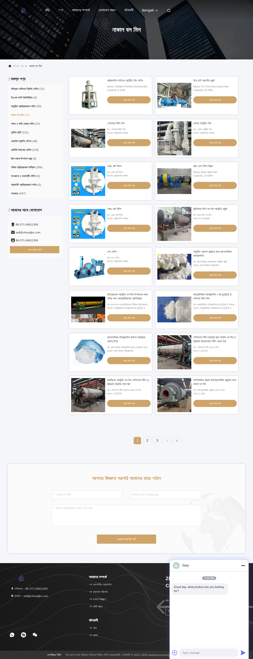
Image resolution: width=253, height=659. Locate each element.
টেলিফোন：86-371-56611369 (31, 588)
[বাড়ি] (24, 9)
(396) (27, 167)
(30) (26, 106)
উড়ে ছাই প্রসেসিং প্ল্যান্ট (204, 80)
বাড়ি (47, 10)
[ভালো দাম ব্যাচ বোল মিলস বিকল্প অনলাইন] (174, 181)
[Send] (243, 652)
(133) (25, 149)
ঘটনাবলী (128, 10)
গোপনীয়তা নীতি (54, 654)
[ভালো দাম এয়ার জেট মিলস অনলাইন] (88, 181)
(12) (27, 88)
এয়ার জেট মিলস (114, 166)
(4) (24, 97)
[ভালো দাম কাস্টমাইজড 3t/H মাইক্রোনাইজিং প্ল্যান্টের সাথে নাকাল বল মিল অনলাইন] (174, 395)
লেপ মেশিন (112, 251)
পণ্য (60, 10)
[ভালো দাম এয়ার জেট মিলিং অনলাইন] (88, 224)
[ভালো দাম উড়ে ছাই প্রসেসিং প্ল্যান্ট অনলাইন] (174, 95)
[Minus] (243, 565)
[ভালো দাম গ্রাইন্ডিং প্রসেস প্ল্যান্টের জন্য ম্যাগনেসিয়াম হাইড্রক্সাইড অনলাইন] (174, 267)
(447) (18, 193)
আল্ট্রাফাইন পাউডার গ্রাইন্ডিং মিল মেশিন (125, 80)
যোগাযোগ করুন (107, 10)
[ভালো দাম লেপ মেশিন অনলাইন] (88, 267)
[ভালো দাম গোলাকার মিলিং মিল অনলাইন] (88, 138)
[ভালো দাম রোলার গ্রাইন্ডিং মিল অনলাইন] (174, 138)
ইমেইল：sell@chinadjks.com (31, 596)
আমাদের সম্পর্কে (81, 10)
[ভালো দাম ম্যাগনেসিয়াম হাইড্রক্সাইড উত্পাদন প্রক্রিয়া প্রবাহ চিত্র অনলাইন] (88, 352)
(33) (20, 115)
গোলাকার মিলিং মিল (116, 123)
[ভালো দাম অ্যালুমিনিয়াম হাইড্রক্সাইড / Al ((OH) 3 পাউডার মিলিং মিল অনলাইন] (174, 309)
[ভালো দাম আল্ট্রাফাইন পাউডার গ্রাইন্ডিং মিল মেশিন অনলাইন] (88, 95)
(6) (23, 158)
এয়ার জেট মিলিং (114, 208)
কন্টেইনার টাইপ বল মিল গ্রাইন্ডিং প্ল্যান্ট (210, 208)
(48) (24, 141)
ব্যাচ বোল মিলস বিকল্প (203, 166)
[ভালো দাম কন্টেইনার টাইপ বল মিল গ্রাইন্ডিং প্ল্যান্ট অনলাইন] (174, 224)
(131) (20, 132)
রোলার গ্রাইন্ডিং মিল (202, 123)
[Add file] (174, 652)
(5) (26, 184)
